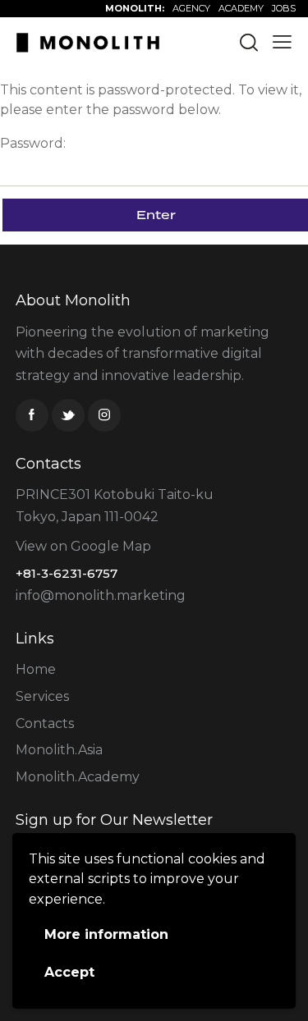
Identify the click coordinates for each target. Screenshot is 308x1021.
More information (106, 934)
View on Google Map (83, 546)
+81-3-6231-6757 (66, 573)
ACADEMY (241, 8)
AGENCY (191, 8)
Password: (33, 143)
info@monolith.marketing (101, 595)
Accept (69, 972)
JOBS (284, 8)
